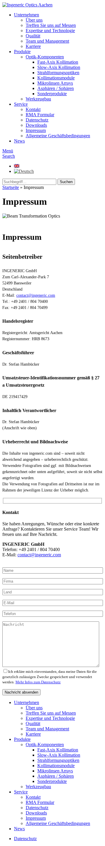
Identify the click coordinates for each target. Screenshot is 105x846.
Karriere (33, 46)
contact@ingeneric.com (35, 295)
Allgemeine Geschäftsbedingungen (58, 135)
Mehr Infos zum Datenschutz (38, 682)
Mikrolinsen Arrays (55, 83)
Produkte (22, 51)
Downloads (36, 125)
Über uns (34, 20)
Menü (7, 150)
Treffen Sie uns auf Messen (51, 25)
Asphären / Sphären (55, 88)
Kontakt (33, 109)
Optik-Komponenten (45, 56)
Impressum (36, 130)
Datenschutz (37, 119)
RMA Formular (40, 114)
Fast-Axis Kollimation (57, 62)
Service (21, 104)
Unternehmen (26, 14)
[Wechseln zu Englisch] (16, 166)
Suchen (66, 182)
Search (8, 156)
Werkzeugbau (38, 98)
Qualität (33, 35)
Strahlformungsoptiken (58, 72)
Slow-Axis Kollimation (58, 67)
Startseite (10, 187)
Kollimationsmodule (56, 77)
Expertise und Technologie (50, 30)
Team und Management (47, 41)
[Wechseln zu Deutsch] (24, 171)
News (19, 140)
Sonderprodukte (52, 93)
